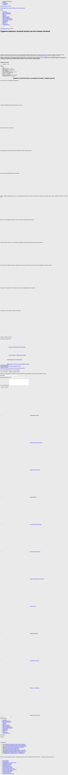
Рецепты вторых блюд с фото (9, 768)
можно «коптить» (44, 55)
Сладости (4, 14)
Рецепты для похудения (7, 19)
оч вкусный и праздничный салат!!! (12, 748)
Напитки (4, 15)
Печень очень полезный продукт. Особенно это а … (15, 753)
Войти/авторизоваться (7, 1)
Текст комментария (4, 385)
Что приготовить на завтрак (8, 773)
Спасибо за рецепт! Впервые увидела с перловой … (15, 750)
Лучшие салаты (6, 760)
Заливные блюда (6, 16)
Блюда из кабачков (6, 17)
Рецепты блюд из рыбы (7, 767)
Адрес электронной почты (5, 377)
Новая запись (5, 3)
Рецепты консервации (7, 771)
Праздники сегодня (6, 765)
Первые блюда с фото (7, 764)
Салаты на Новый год (7, 13)
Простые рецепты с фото (9, 756)
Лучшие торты (5, 761)
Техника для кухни (6, 24)
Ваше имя (2, 375)
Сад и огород (5, 23)
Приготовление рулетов (7, 18)
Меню (1, 9)
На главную (5, 4)
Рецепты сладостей (7, 772)
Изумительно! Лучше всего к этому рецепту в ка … (16, 746)
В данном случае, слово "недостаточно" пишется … (15, 744)
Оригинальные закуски (5, 28)
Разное (4, 22)
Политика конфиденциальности (47, 756)
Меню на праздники (7, 12)
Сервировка (5, 21)
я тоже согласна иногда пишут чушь (11, 749)
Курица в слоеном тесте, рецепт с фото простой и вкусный (12, 368)
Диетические (5, 20)
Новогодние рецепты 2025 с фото (9, 762)
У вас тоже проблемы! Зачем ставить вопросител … (16, 745)
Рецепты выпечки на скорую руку (9, 769)
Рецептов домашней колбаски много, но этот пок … (15, 751)
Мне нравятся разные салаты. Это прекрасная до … (15, 752)
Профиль (4, 2)
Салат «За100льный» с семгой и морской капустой (10, 366)
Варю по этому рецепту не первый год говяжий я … (14, 747)
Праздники (5, 11)
